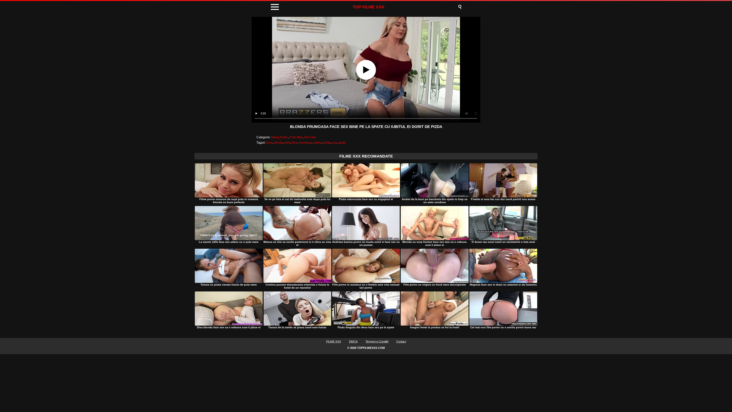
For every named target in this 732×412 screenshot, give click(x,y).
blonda (278, 142)
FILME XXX (333, 341)
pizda (327, 142)
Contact (401, 341)
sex (334, 142)
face (295, 142)
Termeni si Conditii (377, 341)
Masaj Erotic (279, 137)
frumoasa (305, 142)
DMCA (353, 341)
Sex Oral (310, 137)
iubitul (317, 142)
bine (269, 142)
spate (342, 142)
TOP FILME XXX (368, 7)
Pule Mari (296, 137)
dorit (288, 142)
